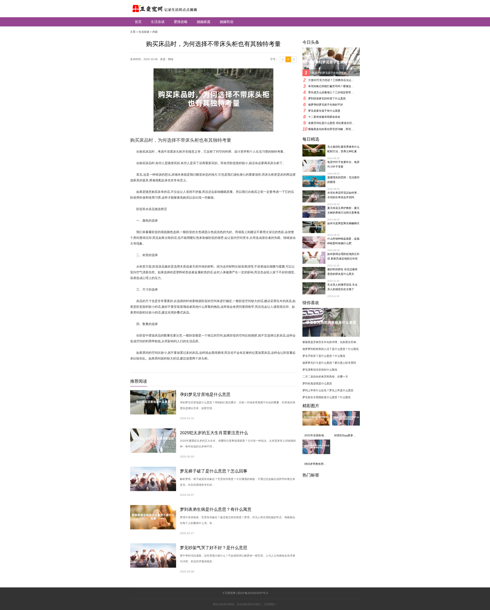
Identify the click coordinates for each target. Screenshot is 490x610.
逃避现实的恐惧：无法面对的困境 (343, 179)
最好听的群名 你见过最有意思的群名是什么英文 (342, 271)
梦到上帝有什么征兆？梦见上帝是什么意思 (327, 390)
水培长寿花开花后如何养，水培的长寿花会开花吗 (343, 195)
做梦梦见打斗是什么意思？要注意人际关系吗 (329, 362)
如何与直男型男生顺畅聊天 (343, 223)
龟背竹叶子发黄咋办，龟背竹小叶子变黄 (343, 164)
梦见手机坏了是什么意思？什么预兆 (323, 355)
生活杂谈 (158, 22)
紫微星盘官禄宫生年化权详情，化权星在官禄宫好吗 (331, 342)
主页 (133, 31)
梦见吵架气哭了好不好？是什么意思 (213, 547)
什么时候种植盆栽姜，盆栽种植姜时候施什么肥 (343, 241)
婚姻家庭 (204, 22)
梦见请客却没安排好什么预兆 (319, 369)
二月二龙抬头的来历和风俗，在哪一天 (325, 376)
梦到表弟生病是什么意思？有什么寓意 (216, 509)
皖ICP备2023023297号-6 (253, 592)
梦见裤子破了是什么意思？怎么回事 (213, 471)
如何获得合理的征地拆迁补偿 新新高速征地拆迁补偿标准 (343, 256)
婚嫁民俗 (227, 22)
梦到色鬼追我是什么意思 (317, 383)
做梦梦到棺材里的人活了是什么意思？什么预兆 (330, 348)
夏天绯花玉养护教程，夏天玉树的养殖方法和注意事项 (343, 210)
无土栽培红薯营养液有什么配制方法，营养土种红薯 (343, 149)
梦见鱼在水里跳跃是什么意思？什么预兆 (326, 397)
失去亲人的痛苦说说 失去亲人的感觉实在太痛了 (342, 287)
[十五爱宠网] (169, 6)
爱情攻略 (181, 22)
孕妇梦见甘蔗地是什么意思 (205, 394)
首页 (138, 22)
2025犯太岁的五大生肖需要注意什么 (214, 432)
